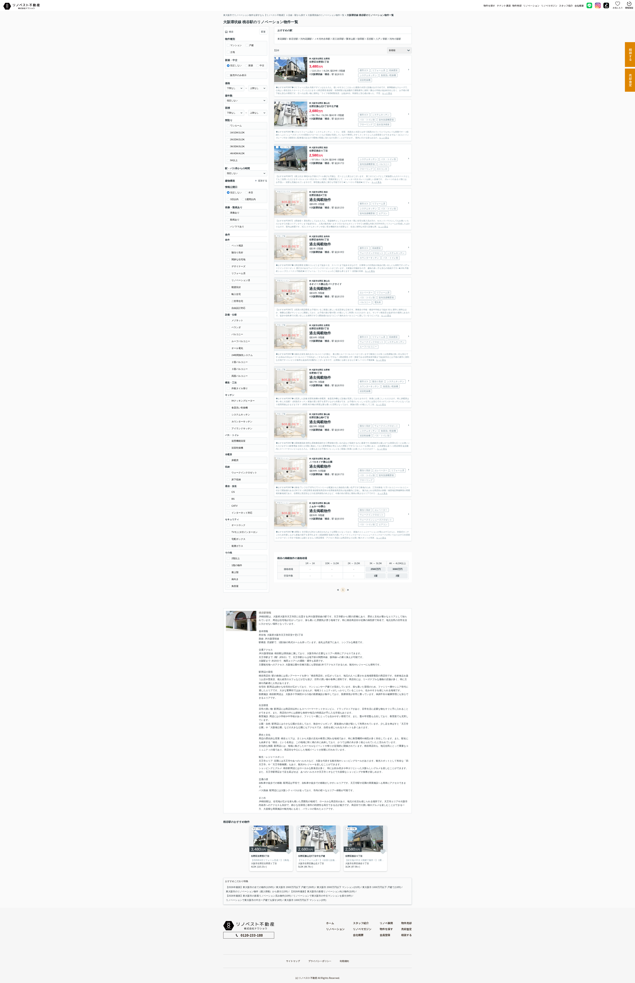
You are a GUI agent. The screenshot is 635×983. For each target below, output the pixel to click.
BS (233, 499)
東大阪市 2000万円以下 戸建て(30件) (295, 887)
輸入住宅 (236, 294)
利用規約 (344, 961)
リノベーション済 (241, 280)
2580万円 (376, 569)
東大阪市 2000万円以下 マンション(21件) (338, 887)
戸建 (251, 45)
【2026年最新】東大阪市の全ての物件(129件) (250, 887)
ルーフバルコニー (241, 341)
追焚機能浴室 (238, 441)
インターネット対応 (242, 512)
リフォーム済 (238, 273)
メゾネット (237, 320)
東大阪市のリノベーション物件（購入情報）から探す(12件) (257, 891)
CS (233, 492)
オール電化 (237, 348)
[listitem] (270, 848)
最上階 (235, 572)
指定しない (236, 65)
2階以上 (236, 558)
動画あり (234, 219)
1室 (376, 575)
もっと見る (387, 93)
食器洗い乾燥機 (240, 407)
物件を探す (489, 5)
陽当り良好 (237, 252)
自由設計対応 (238, 308)
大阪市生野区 (317, 59)
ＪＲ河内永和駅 (322, 39)
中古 (262, 65)
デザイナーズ (238, 266)
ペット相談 (237, 245)
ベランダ (236, 327)
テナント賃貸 (504, 5)
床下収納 (236, 479)
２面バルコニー (240, 362)
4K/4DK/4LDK (237, 153)
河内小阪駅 (395, 39)
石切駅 (370, 39)
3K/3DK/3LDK (237, 146)
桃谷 (327, 74)
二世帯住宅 (237, 301)
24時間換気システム (242, 355)
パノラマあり (237, 226)
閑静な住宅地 (238, 259)
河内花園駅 (306, 39)
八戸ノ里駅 (381, 39)
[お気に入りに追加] (303, 80)
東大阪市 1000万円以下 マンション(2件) (305, 900)
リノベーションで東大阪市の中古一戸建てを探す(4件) (254, 900)
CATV (234, 505)
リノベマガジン (549, 5)
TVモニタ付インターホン (245, 532)
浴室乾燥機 (237, 447)
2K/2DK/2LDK (237, 139)
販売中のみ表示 (238, 75)
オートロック (238, 525)
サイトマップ (293, 961)
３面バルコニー (240, 369)
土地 (232, 52)
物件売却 (517, 5)
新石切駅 (293, 39)
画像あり (234, 212)
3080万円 (397, 569)
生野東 (327, 370)
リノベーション (531, 5)
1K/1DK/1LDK (237, 132)
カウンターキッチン (242, 421)
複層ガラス (237, 546)
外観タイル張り (240, 388)
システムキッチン (241, 414)
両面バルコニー (240, 376)
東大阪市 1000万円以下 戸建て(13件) (381, 887)
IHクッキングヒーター (243, 400)
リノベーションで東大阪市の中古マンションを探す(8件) (322, 895)
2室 (397, 575)
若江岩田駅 (338, 39)
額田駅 (361, 39)
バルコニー (237, 334)
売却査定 (630, 80)
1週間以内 (250, 199)
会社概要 (579, 5)
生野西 (327, 59)
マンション (236, 45)
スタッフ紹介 (566, 5)
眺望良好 (236, 287)
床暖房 (235, 460)
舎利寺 (327, 236)
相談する (630, 54)
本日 (250, 192)
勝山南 (327, 414)
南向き (235, 579)
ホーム (330, 923)
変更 (263, 31)
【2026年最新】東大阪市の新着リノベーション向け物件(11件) (322, 891)
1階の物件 (237, 565)
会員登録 (385, 935)
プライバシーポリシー (319, 961)
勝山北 (327, 103)
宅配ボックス (238, 539)
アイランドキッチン (242, 428)
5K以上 (234, 160)
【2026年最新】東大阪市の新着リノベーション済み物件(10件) (258, 895)
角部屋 (235, 586)
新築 (250, 65)
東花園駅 (282, 39)
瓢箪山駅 (350, 39)
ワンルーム (236, 125)
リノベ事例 (386, 923)
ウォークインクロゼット (244, 472)
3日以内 (234, 199)
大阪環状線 (316, 74)
